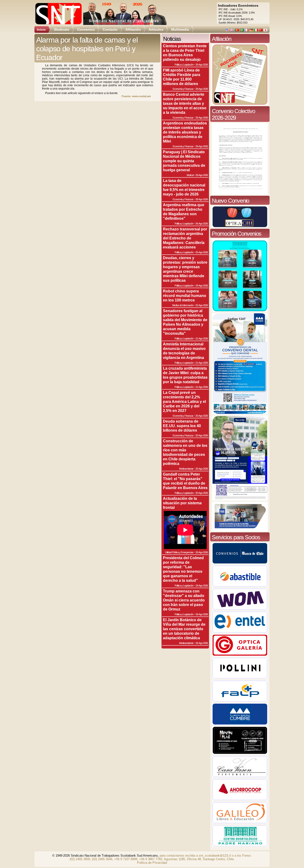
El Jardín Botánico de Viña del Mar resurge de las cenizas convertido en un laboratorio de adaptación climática (184, 629)
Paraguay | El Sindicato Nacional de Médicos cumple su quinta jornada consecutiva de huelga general (184, 161)
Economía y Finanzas (183, 88)
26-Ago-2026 (201, 223)
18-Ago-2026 (201, 552)
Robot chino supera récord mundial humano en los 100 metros (184, 295)
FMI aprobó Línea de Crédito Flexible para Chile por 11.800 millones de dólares (181, 77)
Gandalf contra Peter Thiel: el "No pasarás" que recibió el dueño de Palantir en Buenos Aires (185, 481)
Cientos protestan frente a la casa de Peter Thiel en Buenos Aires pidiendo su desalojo (185, 53)
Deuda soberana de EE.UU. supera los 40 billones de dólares (182, 425)
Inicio (41, 29)
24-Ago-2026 (201, 285)
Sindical (189, 175)
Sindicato (61, 29)
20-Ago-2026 (201, 415)
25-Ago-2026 (201, 252)
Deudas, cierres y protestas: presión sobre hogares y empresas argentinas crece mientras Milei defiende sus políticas (185, 269)
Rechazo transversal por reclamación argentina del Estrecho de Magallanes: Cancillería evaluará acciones (185, 238)
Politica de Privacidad (152, 862)
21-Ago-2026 (201, 338)
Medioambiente (186, 468)
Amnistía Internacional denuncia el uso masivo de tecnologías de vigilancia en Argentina (184, 351)
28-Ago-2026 (201, 199)
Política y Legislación (184, 64)
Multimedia (180, 29)
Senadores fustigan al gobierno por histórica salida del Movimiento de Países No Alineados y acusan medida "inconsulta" (185, 322)
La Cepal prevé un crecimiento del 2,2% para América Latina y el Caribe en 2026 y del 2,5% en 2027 (184, 401)
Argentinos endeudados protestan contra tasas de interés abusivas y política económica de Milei (185, 132)
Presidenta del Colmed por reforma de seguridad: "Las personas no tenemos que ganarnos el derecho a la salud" (183, 569)
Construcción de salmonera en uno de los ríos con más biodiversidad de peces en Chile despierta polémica (185, 452)
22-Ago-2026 (201, 305)
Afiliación (133, 29)
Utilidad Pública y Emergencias (179, 552)
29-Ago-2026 (201, 64)
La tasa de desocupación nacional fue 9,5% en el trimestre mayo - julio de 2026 (184, 187)
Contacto (110, 29)
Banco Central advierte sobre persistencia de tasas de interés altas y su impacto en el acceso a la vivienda (184, 103)
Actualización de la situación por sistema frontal (182, 503)
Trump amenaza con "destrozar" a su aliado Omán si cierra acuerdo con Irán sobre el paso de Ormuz (184, 600)
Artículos (156, 29)
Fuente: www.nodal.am (136, 96)
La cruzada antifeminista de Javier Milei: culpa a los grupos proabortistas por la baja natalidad (185, 375)
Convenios (86, 29)
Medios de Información (182, 305)
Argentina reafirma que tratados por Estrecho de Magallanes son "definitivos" (183, 211)
